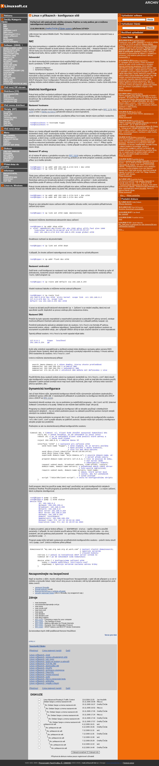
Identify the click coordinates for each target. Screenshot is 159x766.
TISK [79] (7, 76)
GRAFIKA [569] (9, 56)
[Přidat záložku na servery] (35, 642)
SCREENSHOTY (9, 137)
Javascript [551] (10, 118)
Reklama (8, 15)
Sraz (120, 219)
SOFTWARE (8, 155)
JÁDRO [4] (7, 63)
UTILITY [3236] (9, 78)
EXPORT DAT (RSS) (11, 145)
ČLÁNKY (7, 161)
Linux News (127, 37)
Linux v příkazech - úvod (40, 655)
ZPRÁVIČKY (8, 159)
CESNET (153, 46)
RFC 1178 (107, 110)
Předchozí (34, 650)
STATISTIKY (8, 179)
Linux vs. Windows (13, 185)
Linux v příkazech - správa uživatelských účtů (48, 657)
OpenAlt (140, 42)
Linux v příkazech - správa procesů (44, 674)
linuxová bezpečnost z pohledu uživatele (50, 591)
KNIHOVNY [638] (10, 65)
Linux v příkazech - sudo (40, 677)
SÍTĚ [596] (7, 74)
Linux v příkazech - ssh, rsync (42, 659)
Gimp (5, 28)
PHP (5, 27)
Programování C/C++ (11, 34)
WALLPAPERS (9, 135)
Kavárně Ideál (148, 163)
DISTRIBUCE (8, 157)
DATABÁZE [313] (10, 52)
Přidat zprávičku (133, 195)
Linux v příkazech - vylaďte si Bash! (44, 683)
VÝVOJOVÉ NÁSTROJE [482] (15, 84)
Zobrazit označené (79, 752)
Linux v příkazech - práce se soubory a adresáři (49, 661)
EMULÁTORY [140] (11, 54)
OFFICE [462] (8, 69)
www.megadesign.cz (114, 763)
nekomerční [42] (10, 100)
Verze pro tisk (111, 635)
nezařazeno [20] (10, 101)
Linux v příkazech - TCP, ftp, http (43, 664)
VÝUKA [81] (8, 82)
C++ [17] (7, 112)
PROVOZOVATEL (10, 173)
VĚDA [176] (8, 80)
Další (68, 650)
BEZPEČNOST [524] (11, 50)
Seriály (7, 19)
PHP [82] (7, 123)
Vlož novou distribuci (14, 105)
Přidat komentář (125, 90)
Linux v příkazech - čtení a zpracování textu (48, 679)
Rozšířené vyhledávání (132, 32)
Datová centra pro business (130, 66)
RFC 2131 (48, 398)
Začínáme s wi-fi (10, 30)
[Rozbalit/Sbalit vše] (22, 45)
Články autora (65, 29)
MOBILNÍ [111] (9, 67)
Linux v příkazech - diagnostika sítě (44, 666)
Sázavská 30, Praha (127, 165)
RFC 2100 (39, 621)
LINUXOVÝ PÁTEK (10, 139)
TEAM (5, 175)
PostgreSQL (8, 40)
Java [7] (6, 116)
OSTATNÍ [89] (8, 72)
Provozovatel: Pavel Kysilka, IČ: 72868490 (55, 763)
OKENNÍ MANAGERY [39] (13, 70)
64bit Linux (8, 32)
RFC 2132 (39, 627)
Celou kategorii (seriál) (51, 650)
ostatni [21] (8, 119)
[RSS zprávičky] (136, 37)
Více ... (121, 230)
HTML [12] (7, 114)
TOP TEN (7, 181)
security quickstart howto (44, 593)
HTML (5, 38)
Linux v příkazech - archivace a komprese (47, 670)
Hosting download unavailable (131, 209)
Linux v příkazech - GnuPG (41, 668)
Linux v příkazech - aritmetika (42, 681)
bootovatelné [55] (10, 94)
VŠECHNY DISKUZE (11, 151)
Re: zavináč (123, 214)
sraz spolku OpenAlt (143, 181)
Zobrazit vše (94, 752)
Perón (132, 99)
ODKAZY (7, 143)
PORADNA (7, 153)
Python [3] (7, 125)
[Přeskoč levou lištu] (1, 8)
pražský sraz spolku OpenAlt (136, 95)
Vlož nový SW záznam (15, 87)
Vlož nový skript (12, 129)
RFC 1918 (73, 156)
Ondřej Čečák (52, 29)
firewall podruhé (41, 589)
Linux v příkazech (10, 36)
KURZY (6, 141)
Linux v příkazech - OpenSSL (42, 672)
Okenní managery (10, 42)
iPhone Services (125, 204)
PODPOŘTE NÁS (10, 177)
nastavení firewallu (42, 587)
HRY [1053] (7, 59)
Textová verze (128, 763)
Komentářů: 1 (124, 57)
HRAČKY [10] (8, 57)
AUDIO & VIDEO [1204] (12, 48)
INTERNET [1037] (10, 61)
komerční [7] (8, 98)
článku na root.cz (48, 112)
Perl (5, 25)
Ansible (143, 188)
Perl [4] (6, 121)
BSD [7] (6, 96)
